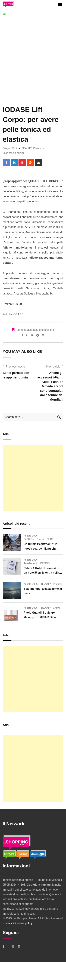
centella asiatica (27, 329)
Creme (37, 148)
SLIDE (50, 539)
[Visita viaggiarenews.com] (38, 854)
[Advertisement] (33, 478)
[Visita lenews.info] (23, 854)
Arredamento (31, 563)
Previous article (15, 366)
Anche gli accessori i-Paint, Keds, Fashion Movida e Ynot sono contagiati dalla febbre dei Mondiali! (50, 386)
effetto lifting (46, 329)
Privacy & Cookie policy (17, 923)
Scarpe (40, 539)
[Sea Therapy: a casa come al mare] (12, 590)
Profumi (57, 583)
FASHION (29, 539)
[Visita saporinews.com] (9, 854)
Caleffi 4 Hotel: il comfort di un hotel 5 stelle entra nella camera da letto (41, 573)
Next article (53, 366)
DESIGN (45, 563)
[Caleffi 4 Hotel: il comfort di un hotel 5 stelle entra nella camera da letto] (12, 566)
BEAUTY (26, 148)
